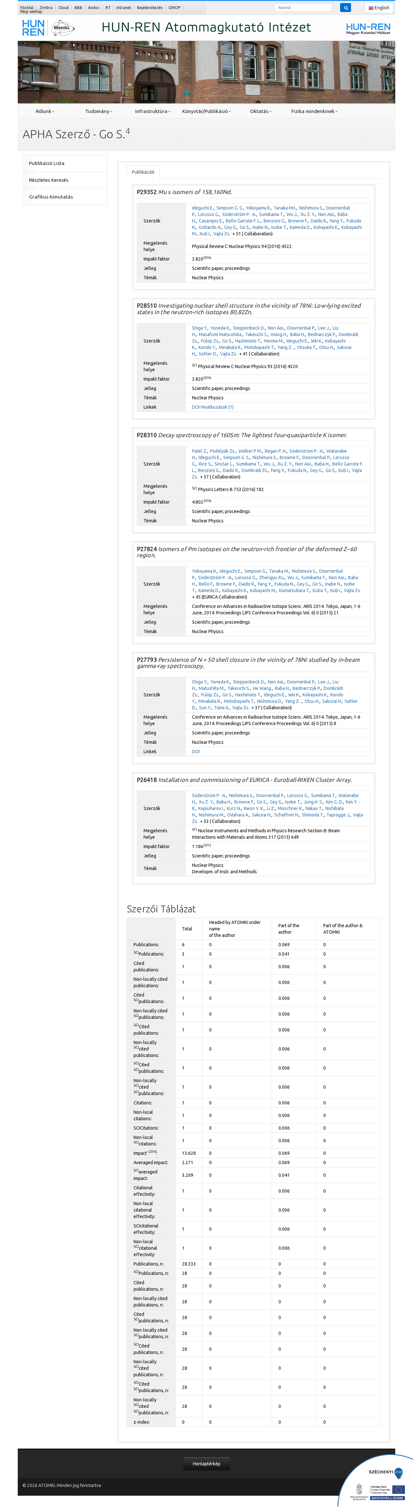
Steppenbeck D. (249, 328)
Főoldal (27, 7)
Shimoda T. (313, 814)
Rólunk (43, 111)
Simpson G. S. (230, 207)
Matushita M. (212, 688)
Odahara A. (238, 814)
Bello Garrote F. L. (243, 220)
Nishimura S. (311, 207)
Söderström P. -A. (239, 214)
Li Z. (271, 808)
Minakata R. (230, 347)
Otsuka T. (306, 347)
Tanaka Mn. (285, 207)
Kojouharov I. (211, 808)
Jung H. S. (313, 802)
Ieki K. (316, 340)
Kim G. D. (334, 802)
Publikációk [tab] (143, 172)
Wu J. (292, 214)
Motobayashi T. (259, 347)
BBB (78, 7)
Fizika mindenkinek (313, 111)
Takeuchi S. (256, 334)
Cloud (63, 7)
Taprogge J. (338, 814)
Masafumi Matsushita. (220, 334)
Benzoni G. (274, 220)
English (381, 7)
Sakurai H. (332, 701)
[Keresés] (345, 7)
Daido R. (319, 220)
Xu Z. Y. (307, 214)
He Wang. (262, 688)
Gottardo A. (210, 227)
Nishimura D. (269, 701)
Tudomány (97, 111)
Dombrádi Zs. (255, 470)
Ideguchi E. (203, 207)
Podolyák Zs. (223, 451)
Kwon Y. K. (254, 808)
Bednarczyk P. (322, 334)
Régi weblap (31, 11)
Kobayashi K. (326, 227)
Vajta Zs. (221, 233)
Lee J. (324, 328)
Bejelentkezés (150, 7)
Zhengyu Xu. (272, 577)
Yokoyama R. (258, 207)
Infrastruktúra (151, 111)
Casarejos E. (211, 220)
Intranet (123, 7)
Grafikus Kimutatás (51, 197)
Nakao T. (314, 808)
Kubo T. (320, 590)
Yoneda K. (220, 328)
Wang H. (279, 334)
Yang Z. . (285, 347)
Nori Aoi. (326, 214)
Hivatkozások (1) (217, 407)
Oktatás (259, 111)
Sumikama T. (271, 214)
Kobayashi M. (263, 590)
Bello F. (206, 584)
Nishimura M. (211, 814)
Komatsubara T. (294, 590)
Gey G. (230, 227)
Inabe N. (260, 227)
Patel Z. (199, 451)
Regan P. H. (276, 451)
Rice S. (205, 463)
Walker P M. (250, 451)
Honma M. (274, 340)
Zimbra (46, 7)
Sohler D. (208, 353)
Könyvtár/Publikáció (205, 111)
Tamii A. (221, 707)
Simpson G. (255, 571)
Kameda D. (300, 227)
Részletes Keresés (48, 180)
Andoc (94, 7)
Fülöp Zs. (210, 340)
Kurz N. (234, 808)
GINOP (174, 7)
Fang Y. (337, 220)
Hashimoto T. (248, 340)
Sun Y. (205, 707)
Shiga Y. (199, 328)
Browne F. (298, 220)
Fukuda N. (297, 470)
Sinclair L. (224, 463)
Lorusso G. (208, 214)
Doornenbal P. (301, 328)
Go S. (245, 227)
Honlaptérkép (206, 1463)
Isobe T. (279, 227)
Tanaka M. (279, 571)
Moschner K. (290, 808)
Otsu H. (326, 347)
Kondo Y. (207, 347)
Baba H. (297, 334)
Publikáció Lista (47, 163)
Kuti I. (205, 233)
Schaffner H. (286, 814)
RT (108, 7)
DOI (196, 407)
